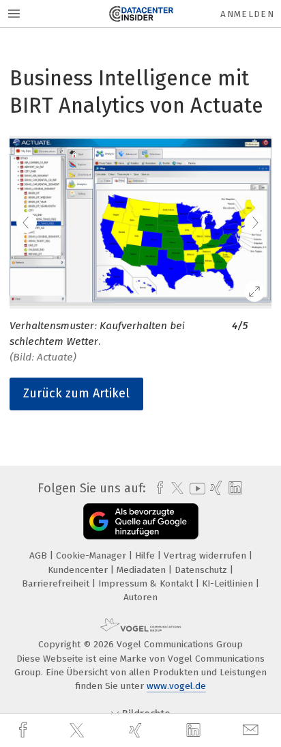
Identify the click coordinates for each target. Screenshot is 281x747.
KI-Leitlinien (229, 583)
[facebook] (24, 730)
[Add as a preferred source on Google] (140, 521)
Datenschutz (202, 570)
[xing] (137, 730)
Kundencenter (79, 570)
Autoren (140, 597)
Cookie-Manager (92, 555)
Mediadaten (142, 570)
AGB (39, 555)
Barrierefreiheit (57, 583)
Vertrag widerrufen (206, 555)
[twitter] (78, 730)
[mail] (252, 730)
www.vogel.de (176, 686)
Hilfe (146, 555)
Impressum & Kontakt (147, 583)
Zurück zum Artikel (76, 393)
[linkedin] (195, 730)
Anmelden (247, 14)
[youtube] (195, 488)
